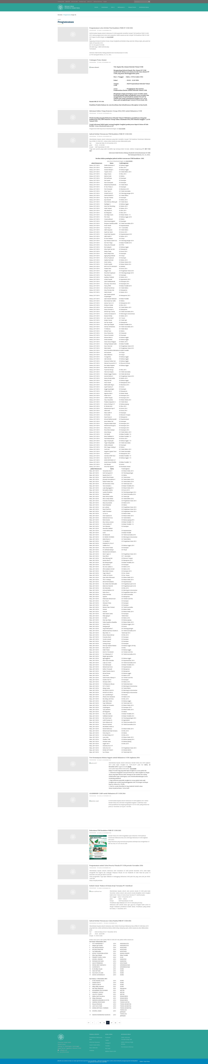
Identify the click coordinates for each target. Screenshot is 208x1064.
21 (111, 1022)
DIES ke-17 (89, 1)
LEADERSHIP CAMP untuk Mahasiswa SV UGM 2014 (107, 793)
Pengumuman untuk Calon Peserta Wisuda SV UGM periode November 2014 (116, 865)
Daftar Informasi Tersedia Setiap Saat (126, 1038)
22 (115, 1022)
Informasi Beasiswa (94, 1042)
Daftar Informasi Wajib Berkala (127, 1043)
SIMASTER (67, 1)
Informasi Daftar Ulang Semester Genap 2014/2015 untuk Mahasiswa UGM (115, 111)
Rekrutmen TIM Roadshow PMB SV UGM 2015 (105, 830)
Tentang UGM (61, 1)
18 (100, 1022)
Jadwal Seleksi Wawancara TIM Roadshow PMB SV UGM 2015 (110, 134)
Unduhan (91, 1050)
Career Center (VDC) (94, 1045)
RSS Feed (107, 1048)
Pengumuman (92, 30)
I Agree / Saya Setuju (145, 1061)
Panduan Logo (82, 1)
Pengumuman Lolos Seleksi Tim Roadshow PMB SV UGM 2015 (111, 28)
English (105, 1)
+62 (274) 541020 (64, 1052)
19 (104, 1022)
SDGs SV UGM (74, 1)
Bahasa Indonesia (98, 1)
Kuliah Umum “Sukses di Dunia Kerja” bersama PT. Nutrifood (110, 886)
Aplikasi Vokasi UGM (110, 1051)
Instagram (108, 1043)
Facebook (107, 1037)
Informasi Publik (144, 7)
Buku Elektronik (93, 1047)
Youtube (107, 1046)
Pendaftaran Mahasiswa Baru (95, 1038)
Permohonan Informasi (127, 1047)
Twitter (107, 1040)
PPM (112, 7)
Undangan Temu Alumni (97, 60)
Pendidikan (104, 7)
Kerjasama (121, 7)
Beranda (60, 15)
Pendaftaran (132, 7)
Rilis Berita (100, 923)
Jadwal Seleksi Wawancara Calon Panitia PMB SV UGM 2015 (110, 921)
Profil (96, 7)
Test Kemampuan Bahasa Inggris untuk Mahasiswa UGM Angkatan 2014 (114, 758)
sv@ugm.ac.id (63, 1050)
